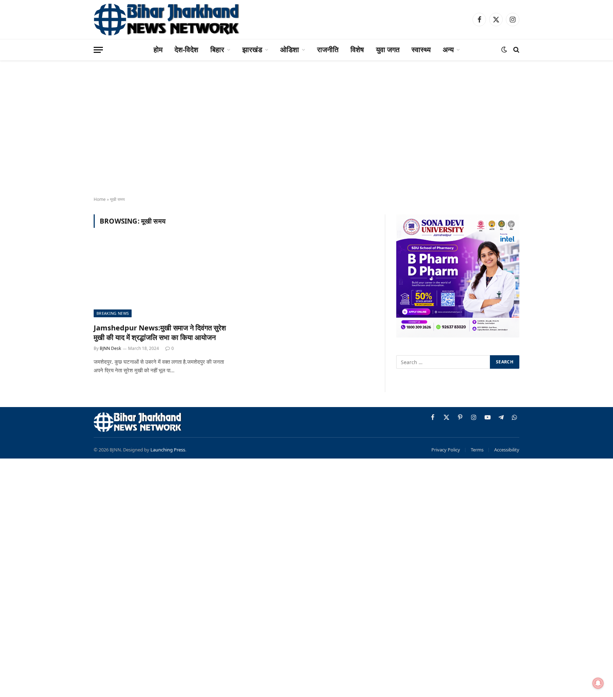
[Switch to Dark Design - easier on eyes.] (504, 49)
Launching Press (167, 449)
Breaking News (112, 313)
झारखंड (252, 49)
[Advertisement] (306, 135)
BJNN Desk (110, 348)
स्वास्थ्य (421, 49)
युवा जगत (387, 49)
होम (158, 49)
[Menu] (98, 50)
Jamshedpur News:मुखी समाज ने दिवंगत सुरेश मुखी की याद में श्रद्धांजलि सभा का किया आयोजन (160, 332)
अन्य (448, 49)
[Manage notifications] (598, 683)
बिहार (217, 49)
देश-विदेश (186, 49)
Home (100, 199)
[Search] (515, 50)
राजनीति (327, 49)
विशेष (357, 49)
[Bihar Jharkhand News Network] (167, 19)
